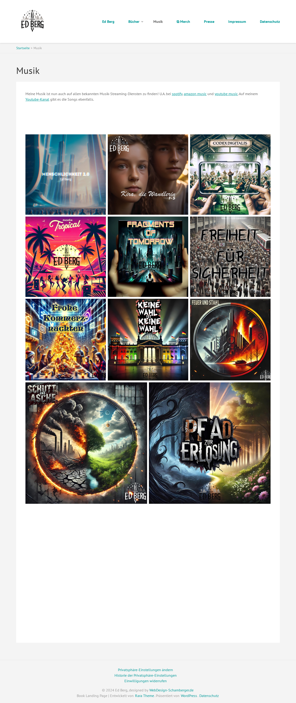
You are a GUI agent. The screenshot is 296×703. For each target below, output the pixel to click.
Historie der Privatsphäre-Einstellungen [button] (145, 675)
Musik (158, 21)
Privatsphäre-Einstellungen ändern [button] (145, 669)
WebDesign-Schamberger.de (171, 690)
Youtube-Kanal (37, 99)
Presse (209, 21)
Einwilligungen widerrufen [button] (145, 681)
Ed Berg (108, 21)
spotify (177, 93)
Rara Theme (144, 695)
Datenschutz (270, 21)
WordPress (189, 695)
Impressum (237, 21)
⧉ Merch (183, 21)
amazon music (195, 93)
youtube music (226, 93)
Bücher (133, 21)
